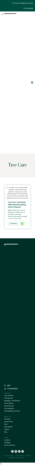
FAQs (5, 424)
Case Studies (8, 427)
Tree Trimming (8, 395)
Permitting (7, 442)
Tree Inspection (9, 408)
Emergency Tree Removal (12, 400)
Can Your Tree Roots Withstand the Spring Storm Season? (17, 204)
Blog (5, 432)
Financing (7, 419)
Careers (6, 429)
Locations (7, 440)
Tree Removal (8, 398)
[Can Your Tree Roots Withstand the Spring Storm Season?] (17, 198)
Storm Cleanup (8, 403)
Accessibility (20, 455)
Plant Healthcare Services (12, 411)
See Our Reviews (9, 445)
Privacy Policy (8, 455)
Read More (13, 223)
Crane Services (9, 406)
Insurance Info (8, 421)
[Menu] (32, 82)
